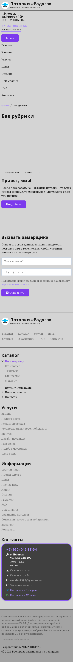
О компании (9, 81)
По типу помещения (18, 387)
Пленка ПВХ (9, 485)
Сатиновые (12, 366)
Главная (6, 45)
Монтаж (6, 434)
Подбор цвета (10, 419)
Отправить (16, 293)
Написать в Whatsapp (24, 595)
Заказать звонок (11, 29)
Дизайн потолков (13, 438)
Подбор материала (14, 448)
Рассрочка (8, 444)
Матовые (11, 381)
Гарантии (7, 499)
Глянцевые (12, 376)
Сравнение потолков (15, 514)
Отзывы (6, 74)
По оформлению (16, 392)
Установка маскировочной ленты (24, 428)
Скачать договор (21, 570)
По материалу (14, 361)
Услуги (6, 59)
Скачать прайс (20, 575)
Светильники (10, 469)
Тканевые (11, 371)
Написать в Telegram (24, 590)
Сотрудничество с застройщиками (25, 519)
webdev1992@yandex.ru (26, 580)
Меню (10, 38)
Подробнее (13, 204)
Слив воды (8, 453)
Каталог (6, 52)
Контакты (8, 95)
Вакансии (7, 524)
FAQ (4, 88)
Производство (11, 474)
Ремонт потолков (13, 424)
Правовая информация (15, 639)
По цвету (11, 397)
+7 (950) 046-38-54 (13, 26)
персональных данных (15, 284)
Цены (5, 66)
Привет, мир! (16, 180)
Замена (6, 413)
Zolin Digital (31, 647)
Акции (5, 489)
